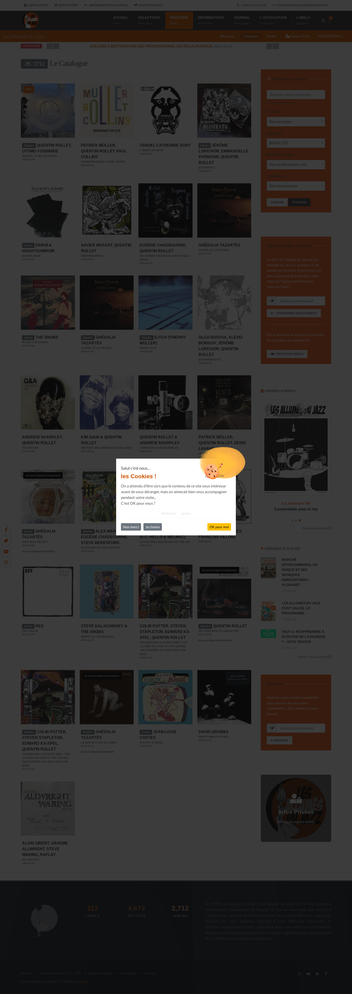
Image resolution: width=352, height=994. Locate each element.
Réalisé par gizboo (176, 513)
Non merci (131, 527)
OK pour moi (219, 527)
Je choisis (153, 527)
